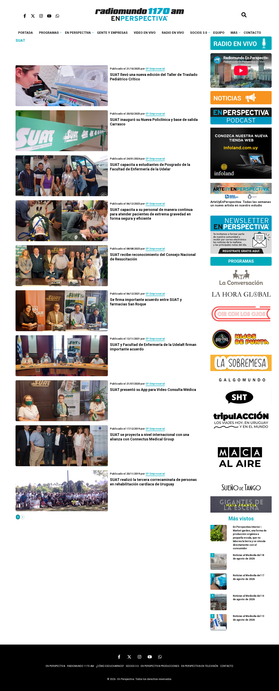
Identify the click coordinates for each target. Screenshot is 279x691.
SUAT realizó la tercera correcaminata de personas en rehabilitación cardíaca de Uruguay (153, 481)
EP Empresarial (155, 68)
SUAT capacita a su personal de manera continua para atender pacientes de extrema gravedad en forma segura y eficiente (151, 214)
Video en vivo (145, 33)
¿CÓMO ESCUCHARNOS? (110, 666)
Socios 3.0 (198, 33)
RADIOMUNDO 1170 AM (80, 666)
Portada (25, 33)
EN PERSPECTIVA (55, 666)
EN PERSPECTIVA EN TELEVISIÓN (199, 666)
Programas (49, 33)
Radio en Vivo (173, 33)
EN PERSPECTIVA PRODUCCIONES (160, 666)
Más (234, 33)
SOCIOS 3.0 (132, 666)
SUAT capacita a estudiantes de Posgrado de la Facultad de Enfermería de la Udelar (150, 166)
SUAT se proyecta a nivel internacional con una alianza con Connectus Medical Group (149, 436)
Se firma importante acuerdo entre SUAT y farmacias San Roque (146, 301)
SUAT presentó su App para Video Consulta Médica (153, 389)
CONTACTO (226, 666)
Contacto (252, 33)
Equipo (218, 33)
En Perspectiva (78, 33)
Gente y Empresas (112, 33)
